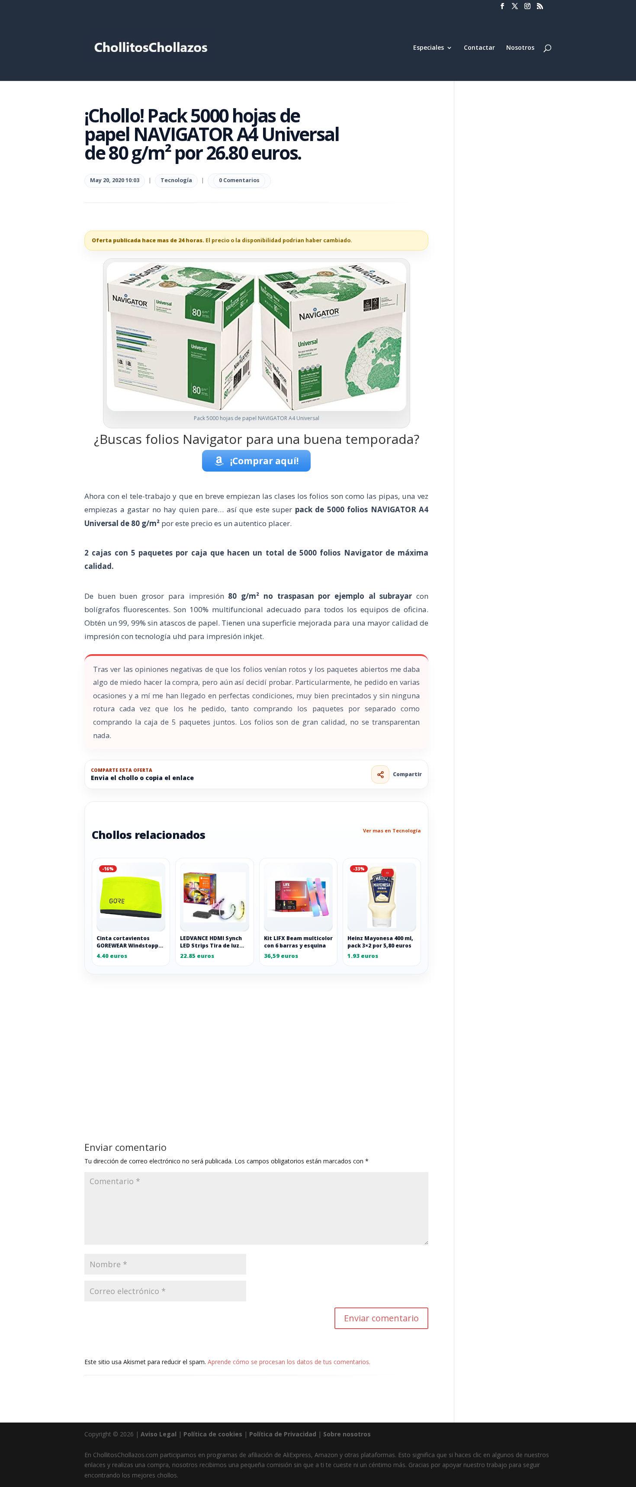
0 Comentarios (239, 180)
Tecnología (176, 180)
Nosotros (520, 48)
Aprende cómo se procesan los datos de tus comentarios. (289, 1362)
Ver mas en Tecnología (392, 830)
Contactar (479, 48)
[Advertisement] (256, 1038)
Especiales (428, 48)
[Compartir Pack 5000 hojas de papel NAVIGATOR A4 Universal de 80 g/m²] (380, 774)
